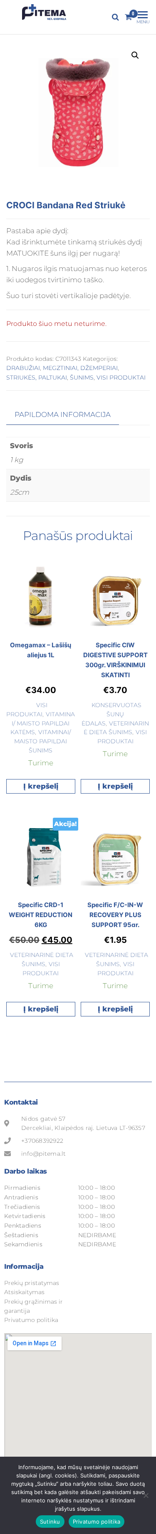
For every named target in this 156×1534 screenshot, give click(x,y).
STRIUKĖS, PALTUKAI (36, 377)
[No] (145, 1495)
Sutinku (50, 1521)
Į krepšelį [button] (40, 786)
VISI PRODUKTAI (121, 377)
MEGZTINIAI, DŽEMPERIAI (80, 368)
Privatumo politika (97, 1521)
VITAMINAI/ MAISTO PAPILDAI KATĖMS (42, 723)
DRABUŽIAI (23, 368)
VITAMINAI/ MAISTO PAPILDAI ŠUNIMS (42, 741)
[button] (135, 55)
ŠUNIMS (82, 377)
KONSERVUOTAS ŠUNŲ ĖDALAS (111, 714)
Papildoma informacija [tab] (63, 414)
